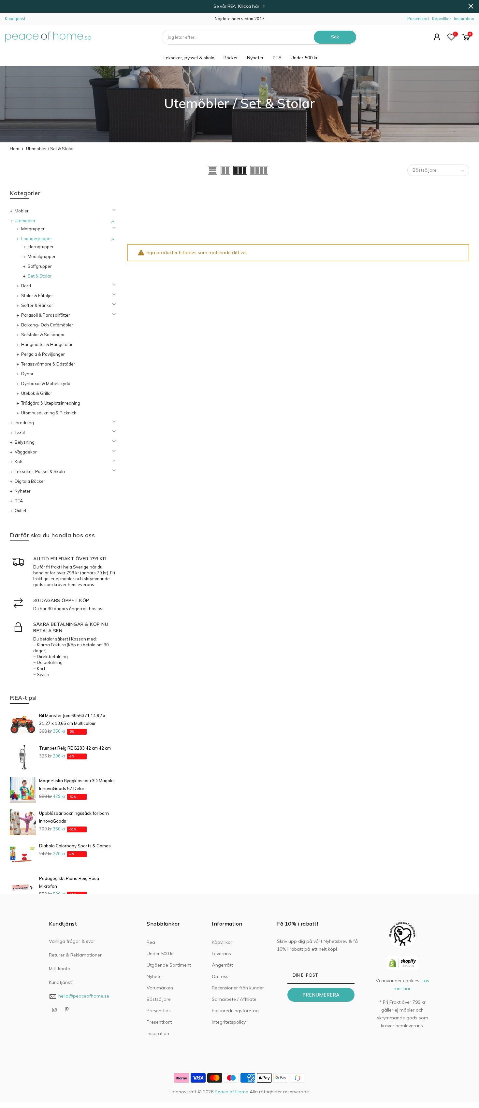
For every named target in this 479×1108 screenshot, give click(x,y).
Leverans (221, 954)
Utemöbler (25, 220)
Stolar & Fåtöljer (37, 295)
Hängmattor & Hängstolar (47, 344)
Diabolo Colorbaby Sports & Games (75, 845)
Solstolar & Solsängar (43, 334)
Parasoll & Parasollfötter (45, 315)
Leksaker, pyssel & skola (189, 58)
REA (277, 58)
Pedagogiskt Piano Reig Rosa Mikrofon (69, 882)
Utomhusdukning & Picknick (48, 412)
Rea (151, 942)
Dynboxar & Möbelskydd (45, 383)
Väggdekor (26, 451)
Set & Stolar (39, 276)
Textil (20, 432)
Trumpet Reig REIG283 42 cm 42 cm (75, 748)
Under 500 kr (304, 58)
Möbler (22, 210)
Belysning (25, 442)
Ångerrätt (222, 965)
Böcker (231, 58)
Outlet (20, 510)
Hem (14, 148)
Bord (26, 285)
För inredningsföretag (235, 1011)
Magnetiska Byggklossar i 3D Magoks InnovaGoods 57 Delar (77, 784)
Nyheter (255, 58)
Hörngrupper (41, 246)
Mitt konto (59, 968)
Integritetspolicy (229, 1022)
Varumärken (160, 988)
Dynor (27, 373)
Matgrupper (33, 228)
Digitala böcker (30, 481)
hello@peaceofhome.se (83, 996)
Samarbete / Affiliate (234, 999)
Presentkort (418, 18)
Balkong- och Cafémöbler (47, 324)
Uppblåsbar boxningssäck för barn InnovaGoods (74, 817)
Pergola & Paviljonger (43, 354)
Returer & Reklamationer (75, 955)
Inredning (24, 422)
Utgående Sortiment (169, 965)
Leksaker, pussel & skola (40, 471)
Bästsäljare (159, 999)
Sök (335, 37)
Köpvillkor (441, 18)
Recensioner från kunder (238, 988)
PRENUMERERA (321, 995)
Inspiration (464, 18)
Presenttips (159, 1011)
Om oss (220, 976)
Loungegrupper (36, 238)
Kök (18, 461)
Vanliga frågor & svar (72, 941)
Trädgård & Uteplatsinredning (50, 403)
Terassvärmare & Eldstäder (48, 364)
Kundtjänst (15, 18)
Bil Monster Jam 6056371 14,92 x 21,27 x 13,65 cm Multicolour (72, 719)
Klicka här (249, 6)
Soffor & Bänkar (37, 305)
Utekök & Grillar (36, 393)
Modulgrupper (42, 256)
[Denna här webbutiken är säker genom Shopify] (402, 962)
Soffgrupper (40, 266)
